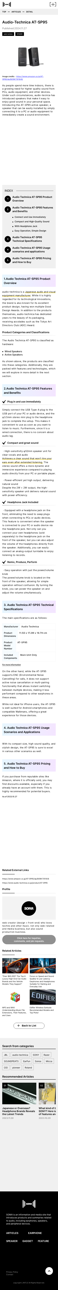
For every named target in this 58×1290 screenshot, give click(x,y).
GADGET (27, 1241)
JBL (6, 1055)
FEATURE (43, 1241)
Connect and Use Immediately (30, 217)
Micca (49, 1061)
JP (41, 1274)
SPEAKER (11, 1241)
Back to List (29, 1025)
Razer (47, 1055)
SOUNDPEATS (11, 1061)
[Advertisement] (29, 149)
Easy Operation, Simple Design (30, 230)
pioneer (16, 1067)
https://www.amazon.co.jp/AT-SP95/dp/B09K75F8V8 (25, 879)
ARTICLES (12, 1233)
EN (37, 1274)
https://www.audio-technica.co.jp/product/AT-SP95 (25, 883)
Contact (9, 1274)
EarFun (26, 1061)
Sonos (38, 1061)
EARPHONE (35, 1233)
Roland (28, 1067)
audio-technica (20, 1055)
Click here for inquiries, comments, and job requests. (29, 940)
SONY (36, 1055)
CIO (6, 1067)
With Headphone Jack (26, 226)
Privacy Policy (12, 1272)
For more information (11, 665)
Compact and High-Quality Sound (32, 221)
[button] (53, 5)
